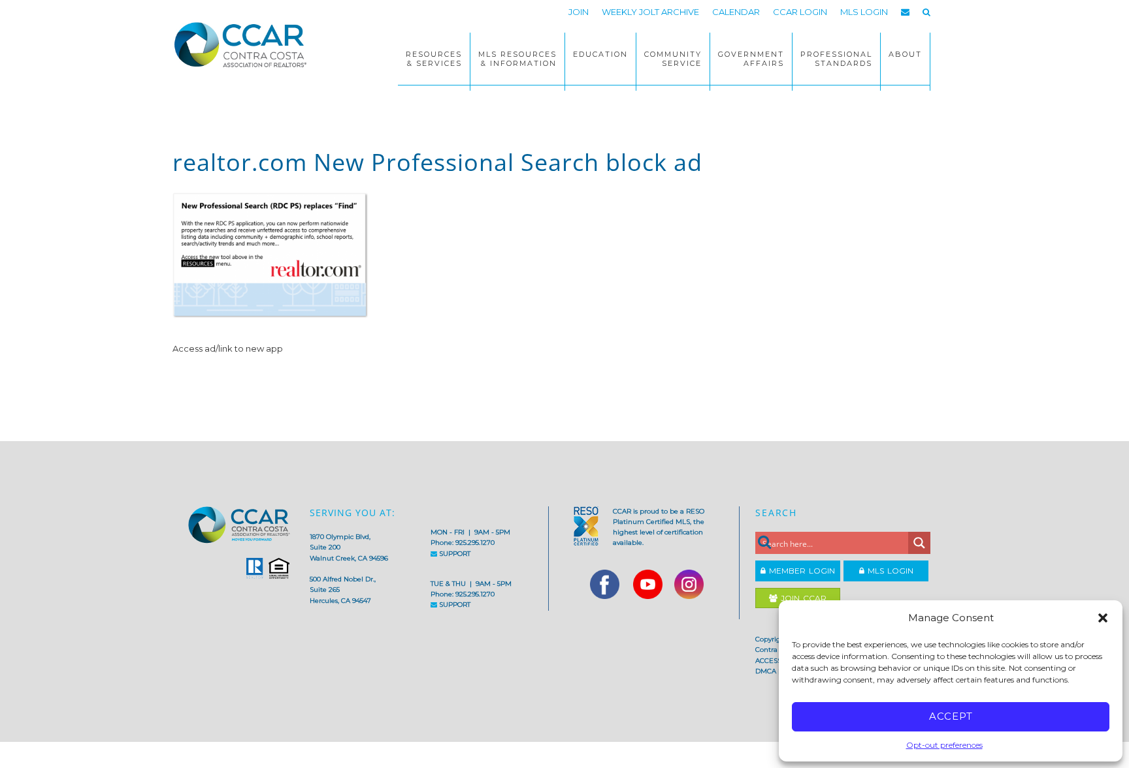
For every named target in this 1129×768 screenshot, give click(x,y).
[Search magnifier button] (919, 543)
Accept (951, 716)
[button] (1102, 617)
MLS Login (888, 571)
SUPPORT (453, 553)
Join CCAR (801, 598)
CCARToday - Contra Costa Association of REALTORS (244, 44)
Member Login (800, 571)
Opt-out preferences (944, 745)
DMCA (765, 671)
